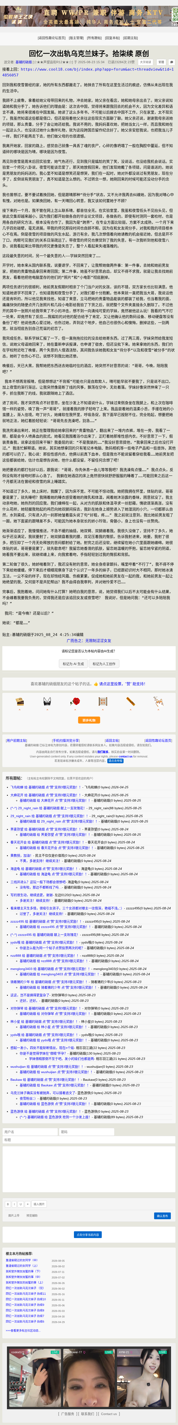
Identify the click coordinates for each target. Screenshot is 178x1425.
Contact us (109, 1414)
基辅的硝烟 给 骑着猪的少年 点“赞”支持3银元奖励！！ (59, 987)
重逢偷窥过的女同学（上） (22, 1265)
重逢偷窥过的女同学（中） (22, 1260)
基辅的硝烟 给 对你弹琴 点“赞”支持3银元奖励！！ (56, 1014)
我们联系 (102, 752)
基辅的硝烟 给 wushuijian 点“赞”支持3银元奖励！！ (57, 1072)
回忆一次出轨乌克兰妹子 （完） (25, 1288)
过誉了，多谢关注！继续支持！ (42, 914)
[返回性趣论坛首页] (52, 38)
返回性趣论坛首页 (158, 740)
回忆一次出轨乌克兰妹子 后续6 (25, 1321)
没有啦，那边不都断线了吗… (41, 887)
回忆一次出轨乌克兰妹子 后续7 (25, 1316)
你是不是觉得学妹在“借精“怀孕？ (43, 1053)
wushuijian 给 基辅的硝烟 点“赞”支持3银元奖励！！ (47, 1066)
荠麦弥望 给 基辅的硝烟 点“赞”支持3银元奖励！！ (46, 829)
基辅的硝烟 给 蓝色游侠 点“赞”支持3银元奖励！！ (56, 1104)
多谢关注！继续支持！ (36, 900)
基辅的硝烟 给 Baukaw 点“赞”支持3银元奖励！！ (55, 1085)
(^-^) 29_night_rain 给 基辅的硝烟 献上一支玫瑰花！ (48, 808)
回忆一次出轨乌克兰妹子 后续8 (25, 1310)
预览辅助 (32, 1215)
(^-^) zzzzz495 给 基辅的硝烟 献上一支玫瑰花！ (45, 935)
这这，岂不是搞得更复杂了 (29, 995)
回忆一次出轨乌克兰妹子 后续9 (25, 1305)
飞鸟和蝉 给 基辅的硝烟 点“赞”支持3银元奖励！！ (46, 787)
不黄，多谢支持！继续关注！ (41, 861)
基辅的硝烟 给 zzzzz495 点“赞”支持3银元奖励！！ (56, 927)
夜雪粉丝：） (29, 1098)
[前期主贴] (130, 38)
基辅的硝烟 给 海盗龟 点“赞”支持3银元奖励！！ (54, 874)
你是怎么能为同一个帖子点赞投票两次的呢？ (52, 948)
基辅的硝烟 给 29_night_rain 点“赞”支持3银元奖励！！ (59, 821)
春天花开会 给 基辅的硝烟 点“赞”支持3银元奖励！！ (48, 842)
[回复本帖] (112, 38)
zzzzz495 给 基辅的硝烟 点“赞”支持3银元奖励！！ (46, 921)
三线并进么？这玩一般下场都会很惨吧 (38, 882)
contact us (126, 756)
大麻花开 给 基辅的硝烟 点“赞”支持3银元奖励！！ (46, 795)
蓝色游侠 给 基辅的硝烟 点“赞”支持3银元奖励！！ (46, 1111)
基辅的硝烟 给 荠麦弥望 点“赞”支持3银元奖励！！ (56, 834)
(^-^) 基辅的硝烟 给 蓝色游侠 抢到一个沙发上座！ (56, 1117)
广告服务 (67, 1414)
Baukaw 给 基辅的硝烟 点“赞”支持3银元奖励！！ (45, 1079)
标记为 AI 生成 (73, 664)
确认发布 (162, 1216)
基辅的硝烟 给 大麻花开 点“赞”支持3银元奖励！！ (56, 800)
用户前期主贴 (16, 740)
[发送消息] (171, 62)
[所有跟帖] (94, 38)
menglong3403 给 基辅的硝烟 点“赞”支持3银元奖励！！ (50, 969)
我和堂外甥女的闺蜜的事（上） (25, 1282)
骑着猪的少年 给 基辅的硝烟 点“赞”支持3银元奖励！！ (49, 982)
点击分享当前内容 (88, 1235)
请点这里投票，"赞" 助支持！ (123, 684)
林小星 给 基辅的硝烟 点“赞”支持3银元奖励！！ (44, 1021)
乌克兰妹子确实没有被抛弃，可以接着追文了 (42, 1093)
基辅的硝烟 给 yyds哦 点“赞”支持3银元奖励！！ (54, 1040)
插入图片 (39, 1204)
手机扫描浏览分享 (66, 740)
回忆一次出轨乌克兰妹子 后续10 (26, 1299)
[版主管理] (76, 38)
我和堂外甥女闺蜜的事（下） (24, 1271)
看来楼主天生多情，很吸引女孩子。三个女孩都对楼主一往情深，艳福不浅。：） (67, 908)
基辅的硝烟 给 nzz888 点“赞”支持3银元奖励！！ (54, 961)
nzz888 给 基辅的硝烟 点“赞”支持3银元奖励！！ (45, 955)
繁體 (161, 62)
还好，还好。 (29, 1000)
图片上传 (13, 1215)
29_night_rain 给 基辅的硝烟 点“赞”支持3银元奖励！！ (49, 816)
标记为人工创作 (104, 664)
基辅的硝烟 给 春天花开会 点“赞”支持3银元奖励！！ (57, 848)
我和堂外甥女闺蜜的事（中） (24, 1277)
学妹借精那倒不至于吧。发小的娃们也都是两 (61, 1059)
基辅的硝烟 (24, 62)
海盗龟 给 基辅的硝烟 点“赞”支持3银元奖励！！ (44, 869)
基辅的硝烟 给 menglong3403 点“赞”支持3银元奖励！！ (60, 974)
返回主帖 (112, 740)
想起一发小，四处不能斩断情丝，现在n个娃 (42, 1048)
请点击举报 (115, 761)
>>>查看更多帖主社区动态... (23, 1330)
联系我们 (87, 1414)
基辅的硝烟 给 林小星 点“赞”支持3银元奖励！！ (54, 1027)
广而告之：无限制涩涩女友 (89, 641)
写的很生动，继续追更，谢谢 (31, 895)
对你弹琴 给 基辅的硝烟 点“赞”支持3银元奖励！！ (46, 1008)
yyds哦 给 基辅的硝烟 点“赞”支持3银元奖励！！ (44, 942)
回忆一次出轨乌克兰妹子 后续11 (26, 1293)
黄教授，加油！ (21, 855)
